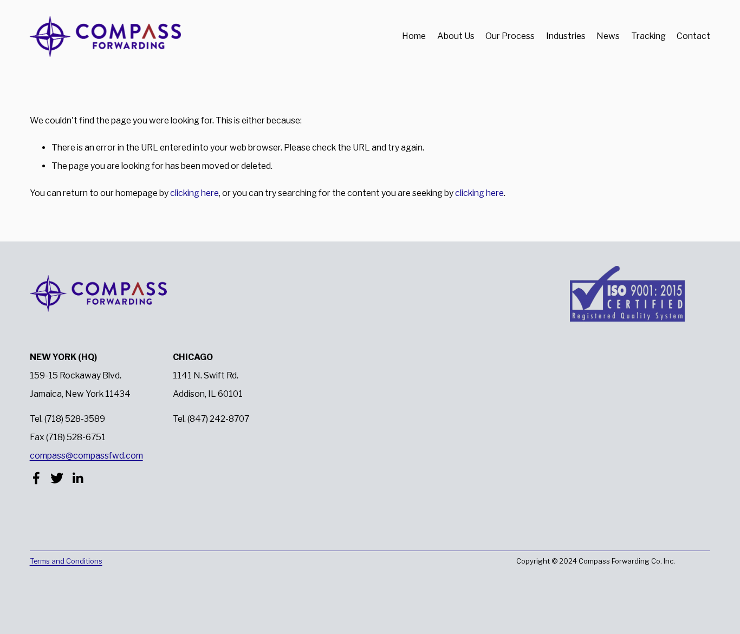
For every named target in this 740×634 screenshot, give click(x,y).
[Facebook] (36, 478)
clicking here (194, 193)
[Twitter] (56, 478)
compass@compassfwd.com (86, 455)
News (608, 36)
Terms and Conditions (66, 561)
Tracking (648, 36)
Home (414, 36)
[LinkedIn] (77, 478)
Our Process (510, 36)
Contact (693, 36)
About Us (456, 36)
